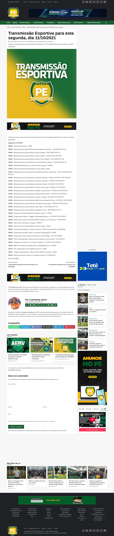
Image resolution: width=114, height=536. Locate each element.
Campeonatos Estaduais (65, 514)
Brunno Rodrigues (38, 533)
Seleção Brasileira (98, 518)
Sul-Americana (98, 520)
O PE (25, 2)
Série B (49, 512)
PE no (80, 409)
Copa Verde (65, 512)
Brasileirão (50, 22)
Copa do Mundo (98, 510)
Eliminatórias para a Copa (98, 514)
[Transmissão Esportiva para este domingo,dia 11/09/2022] (65, 345)
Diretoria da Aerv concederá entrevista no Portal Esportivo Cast (17, 357)
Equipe (43, 2)
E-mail (44, 407)
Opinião (14, 22)
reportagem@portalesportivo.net (29, 291)
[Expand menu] (30, 22)
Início (8, 22)
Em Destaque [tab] (84, 290)
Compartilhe (42, 41)
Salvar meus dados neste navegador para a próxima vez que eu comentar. (32, 421)
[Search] (106, 22)
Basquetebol (81, 512)
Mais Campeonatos (64, 22)
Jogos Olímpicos (81, 510)
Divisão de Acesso (93, 318)
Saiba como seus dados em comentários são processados (50, 430)
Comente (50, 41)
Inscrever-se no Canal (92, 430)
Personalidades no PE (15, 510)
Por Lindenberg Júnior (31, 41)
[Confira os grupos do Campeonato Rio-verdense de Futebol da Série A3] (83, 344)
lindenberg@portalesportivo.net (34, 302)
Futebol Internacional (93, 22)
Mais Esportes (78, 22)
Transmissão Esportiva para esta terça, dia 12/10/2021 (61, 264)
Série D (49, 516)
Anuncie (49, 2)
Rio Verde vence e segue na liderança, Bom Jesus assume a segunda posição (97, 333)
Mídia (10, 350)
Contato (55, 2)
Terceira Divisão (32, 514)
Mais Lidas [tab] (91, 285)
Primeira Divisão (32, 510)
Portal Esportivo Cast (34, 2)
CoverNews (56, 533)
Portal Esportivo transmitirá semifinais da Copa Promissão (41, 357)
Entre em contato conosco (59, 289)
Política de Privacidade (51, 531)
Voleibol (82, 516)
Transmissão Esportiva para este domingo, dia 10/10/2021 (23, 264)
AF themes (64, 533)
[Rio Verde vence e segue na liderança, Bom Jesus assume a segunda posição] (83, 332)
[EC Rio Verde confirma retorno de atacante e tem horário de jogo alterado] (83, 321)
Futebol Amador (24, 22)
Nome (10, 407)
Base (32, 516)
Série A (49, 510)
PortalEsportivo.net (39, 531)
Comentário (12, 384)
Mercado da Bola (48, 518)
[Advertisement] (57, 448)
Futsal (90, 308)
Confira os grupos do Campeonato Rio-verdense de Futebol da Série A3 (97, 345)
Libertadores (98, 516)
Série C (49, 514)
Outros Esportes (81, 518)
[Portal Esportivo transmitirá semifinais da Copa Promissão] (41, 345)
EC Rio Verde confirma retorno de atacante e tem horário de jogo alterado (96, 322)
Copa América (98, 512)
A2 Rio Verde (15, 514)
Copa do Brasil (65, 510)
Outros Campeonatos (65, 516)
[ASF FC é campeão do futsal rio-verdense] (83, 309)
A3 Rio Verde (92, 341)
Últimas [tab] (82, 285)
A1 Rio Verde (15, 512)
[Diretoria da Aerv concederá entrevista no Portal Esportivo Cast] (18, 345)
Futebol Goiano (38, 22)
